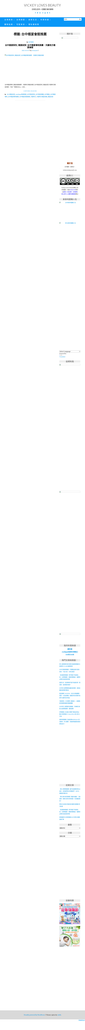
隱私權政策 (33, 24)
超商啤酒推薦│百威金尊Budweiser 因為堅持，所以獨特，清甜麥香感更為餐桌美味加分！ (69, 721)
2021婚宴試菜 (11, 94)
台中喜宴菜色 (31, 94)
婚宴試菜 (50, 96)
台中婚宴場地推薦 (13, 96)
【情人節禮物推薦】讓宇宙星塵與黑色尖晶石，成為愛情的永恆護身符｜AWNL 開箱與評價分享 (69, 791)
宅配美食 (20, 24)
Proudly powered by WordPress (34, 1015)
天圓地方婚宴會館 (42, 96)
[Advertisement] (71, 755)
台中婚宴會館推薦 (24, 96)
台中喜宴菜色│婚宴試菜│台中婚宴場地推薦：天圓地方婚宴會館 (30, 46)
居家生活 (32, 20)
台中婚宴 (47, 94)
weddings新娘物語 (21, 94)
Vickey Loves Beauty (42, 5)
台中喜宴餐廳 (40, 94)
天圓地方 (33, 96)
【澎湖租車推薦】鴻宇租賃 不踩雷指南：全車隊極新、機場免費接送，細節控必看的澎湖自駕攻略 (69, 677)
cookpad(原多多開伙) (70, 652)
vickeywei (35, 50)
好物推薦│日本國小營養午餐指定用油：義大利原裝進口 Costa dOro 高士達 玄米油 (69, 714)
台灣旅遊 (20, 20)
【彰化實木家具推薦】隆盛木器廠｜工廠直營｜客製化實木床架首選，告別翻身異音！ (69, 799)
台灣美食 (8, 20)
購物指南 (8, 24)
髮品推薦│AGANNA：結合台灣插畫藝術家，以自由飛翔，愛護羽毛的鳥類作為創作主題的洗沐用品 (69, 695)
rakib (59, 1015)
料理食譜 (45, 20)
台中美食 (31, 42)
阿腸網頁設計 (82, 1020)
